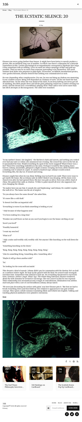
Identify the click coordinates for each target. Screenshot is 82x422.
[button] (77, 4)
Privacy (5, 408)
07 (7, 370)
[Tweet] (70, 361)
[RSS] (78, 361)
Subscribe (73, 408)
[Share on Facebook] (66, 361)
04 (60, 370)
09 (33, 370)
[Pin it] (74, 361)
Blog (9, 10)
